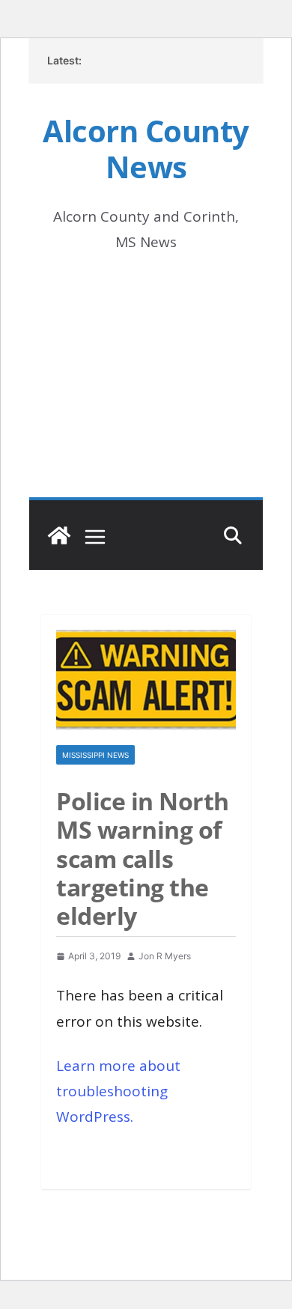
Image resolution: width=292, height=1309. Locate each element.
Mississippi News (95, 754)
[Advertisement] (146, 396)
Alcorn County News (146, 148)
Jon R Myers (165, 956)
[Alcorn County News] (59, 535)
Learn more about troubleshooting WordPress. (118, 1091)
